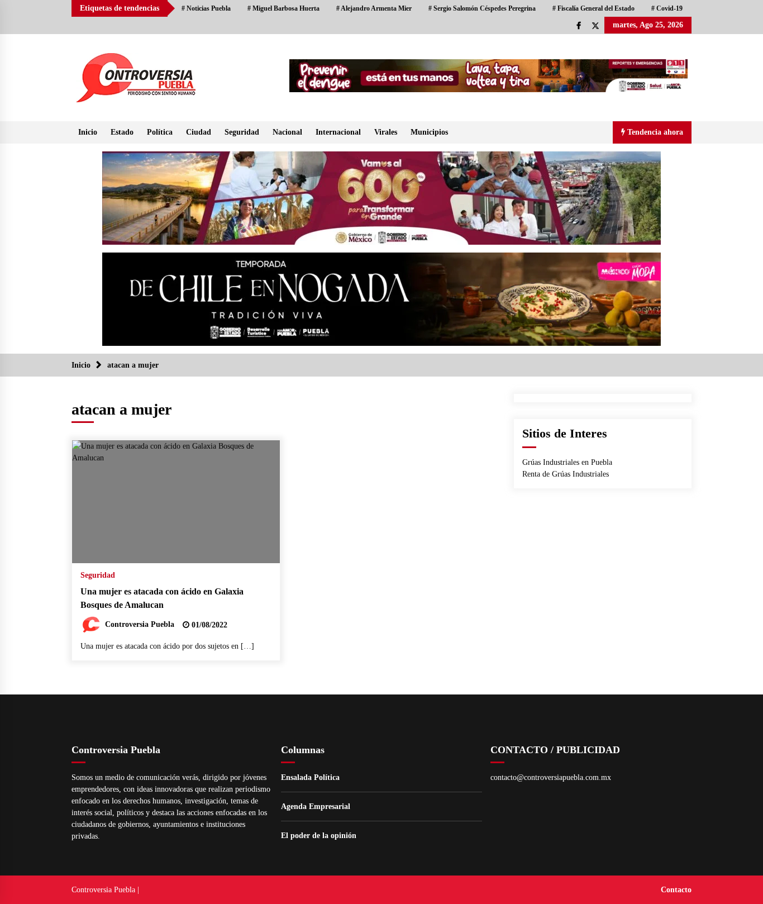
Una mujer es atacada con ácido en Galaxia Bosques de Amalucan (162, 598)
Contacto (676, 890)
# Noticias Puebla (206, 8)
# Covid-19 (667, 8)
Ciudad (198, 132)
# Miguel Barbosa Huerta (283, 8)
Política (160, 132)
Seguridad (242, 132)
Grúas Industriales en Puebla (567, 462)
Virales (385, 132)
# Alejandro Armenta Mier (374, 8)
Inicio (87, 132)
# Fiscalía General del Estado (593, 8)
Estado (122, 132)
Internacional (338, 132)
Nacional (287, 132)
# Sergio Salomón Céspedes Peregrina (482, 8)
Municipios (429, 132)
